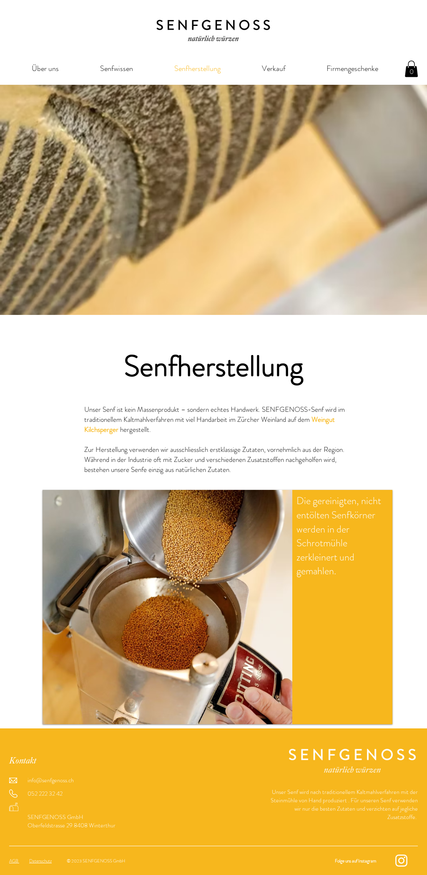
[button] (411, 69)
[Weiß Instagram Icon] (401, 860)
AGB (14, 860)
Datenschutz (40, 860)
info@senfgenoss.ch (51, 780)
